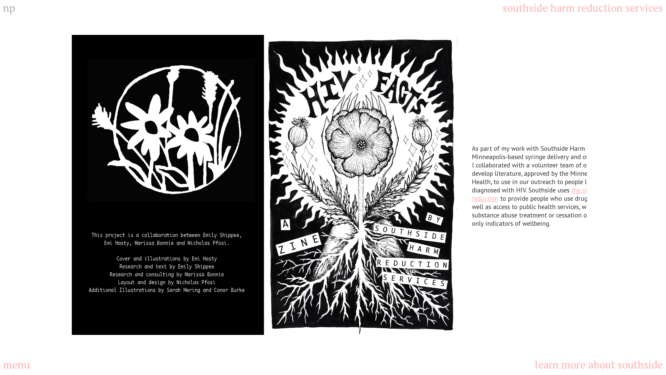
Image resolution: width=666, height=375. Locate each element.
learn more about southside (599, 364)
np (9, 8)
